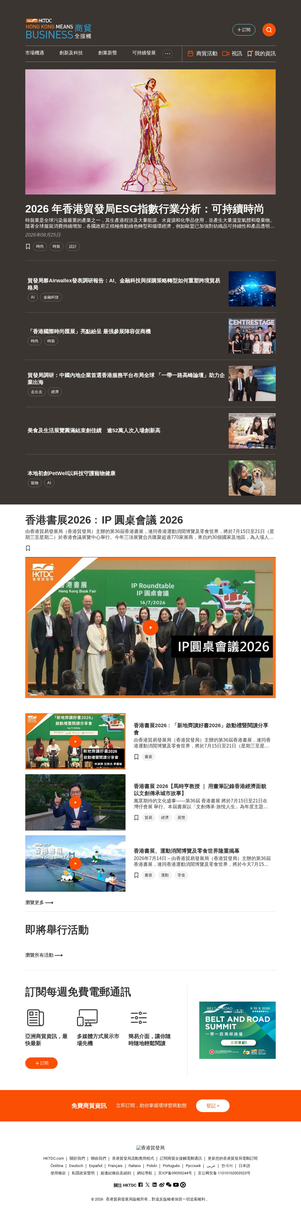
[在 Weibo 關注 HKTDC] (162, 1185)
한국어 (227, 1165)
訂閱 (44, 1063)
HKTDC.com (53, 1158)
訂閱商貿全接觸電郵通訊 (181, 1158)
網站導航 (144, 1173)
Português (171, 1165)
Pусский (193, 1165)
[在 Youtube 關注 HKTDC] (176, 1185)
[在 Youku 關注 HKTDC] (183, 1185)
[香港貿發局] (150, 1148)
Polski (152, 1165)
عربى (211, 1165)
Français (115, 1165)
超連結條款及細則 (116, 1173)
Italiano (134, 1165)
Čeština (57, 1165)
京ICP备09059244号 (175, 1173)
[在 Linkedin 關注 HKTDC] (155, 1185)
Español (95, 1165)
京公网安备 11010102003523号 (224, 1173)
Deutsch (76, 1165)
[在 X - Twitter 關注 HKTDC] (147, 1185)
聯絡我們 (98, 1158)
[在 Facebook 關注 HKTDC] (140, 1185)
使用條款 (58, 1173)
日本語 (244, 1165)
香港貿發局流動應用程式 (133, 1158)
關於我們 (77, 1158)
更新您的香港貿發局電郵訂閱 (232, 1158)
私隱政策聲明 (83, 1173)
